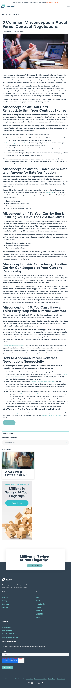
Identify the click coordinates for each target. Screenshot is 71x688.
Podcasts (39, 611)
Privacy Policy (29, 679)
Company (5, 604)
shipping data (50, 192)
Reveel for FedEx (7, 631)
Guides (38, 601)
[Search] (66, 442)
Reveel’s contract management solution (15, 413)
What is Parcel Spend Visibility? (16, 473)
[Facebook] (35, 683)
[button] (67, 433)
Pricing (4, 601)
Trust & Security (61, 679)
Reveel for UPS (7, 627)
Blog (37, 597)
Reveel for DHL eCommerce (11, 634)
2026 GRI (39, 614)
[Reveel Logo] (8, 6)
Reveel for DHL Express (10, 637)
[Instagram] (39, 683)
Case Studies (40, 604)
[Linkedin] (32, 683)
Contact (5, 607)
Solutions (5, 597)
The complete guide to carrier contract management (36, 394)
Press (38, 617)
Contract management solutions (13, 345)
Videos (38, 607)
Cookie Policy (51, 679)
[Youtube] (29, 683)
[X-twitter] (42, 683)
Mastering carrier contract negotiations (43, 382)
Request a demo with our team (51, 415)
